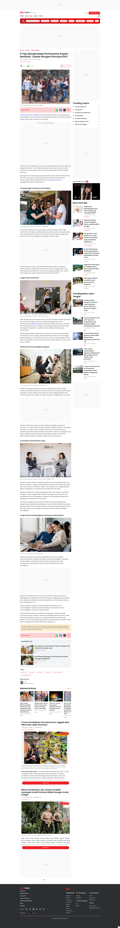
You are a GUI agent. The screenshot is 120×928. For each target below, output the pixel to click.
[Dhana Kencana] (22, 682)
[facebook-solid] (60, 110)
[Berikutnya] (71, 778)
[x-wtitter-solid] (64, 110)
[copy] (68, 110)
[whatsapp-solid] (56, 110)
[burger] (99, 16)
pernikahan (33, 324)
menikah (36, 115)
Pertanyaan (24, 115)
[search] (87, 13)
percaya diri (55, 180)
